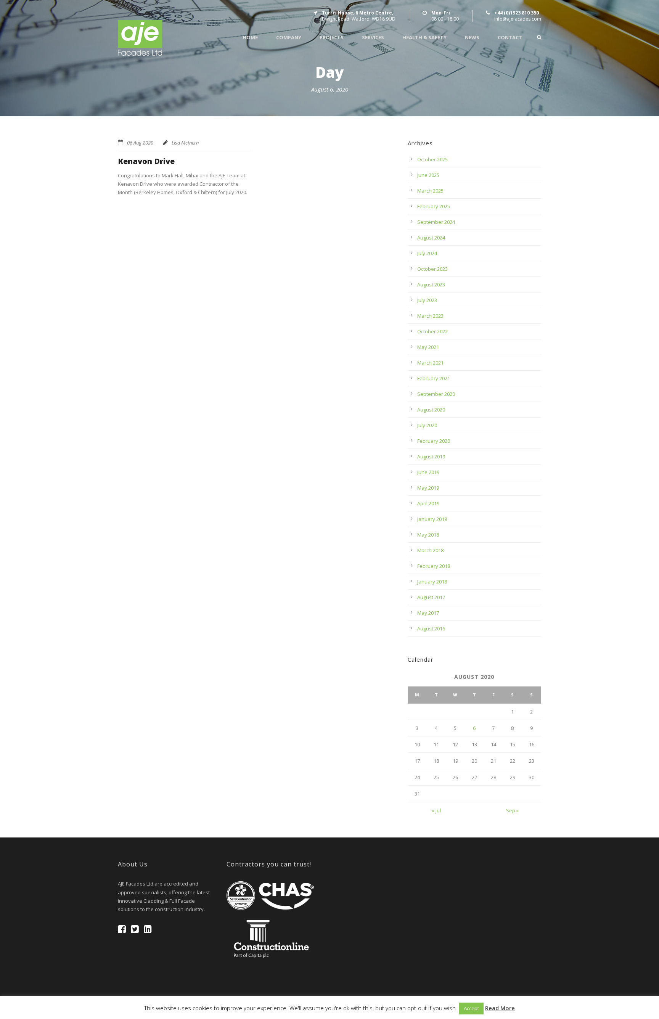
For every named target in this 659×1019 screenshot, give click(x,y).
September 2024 (436, 222)
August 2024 (431, 237)
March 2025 (430, 190)
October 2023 (432, 268)
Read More (500, 1008)
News (472, 37)
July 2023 (427, 300)
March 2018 (430, 550)
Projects (332, 37)
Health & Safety (424, 37)
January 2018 (432, 581)
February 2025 (433, 206)
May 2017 (428, 612)
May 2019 (428, 487)
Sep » (512, 810)
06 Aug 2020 (140, 142)
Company (288, 37)
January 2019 (432, 519)
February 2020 (433, 440)
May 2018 (428, 534)
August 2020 (431, 409)
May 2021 (428, 347)
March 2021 (430, 362)
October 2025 (432, 159)
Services (373, 37)
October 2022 (432, 331)
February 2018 (433, 566)
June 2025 (428, 175)
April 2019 (428, 503)
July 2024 (427, 253)
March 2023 (430, 315)
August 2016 (431, 628)
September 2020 (436, 394)
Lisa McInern (185, 142)
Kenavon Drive (146, 161)
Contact (510, 37)
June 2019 (428, 472)
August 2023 (431, 284)
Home (250, 37)
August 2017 (431, 597)
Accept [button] (471, 1008)
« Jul (436, 810)
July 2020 (427, 425)
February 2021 (433, 378)
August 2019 (431, 456)
